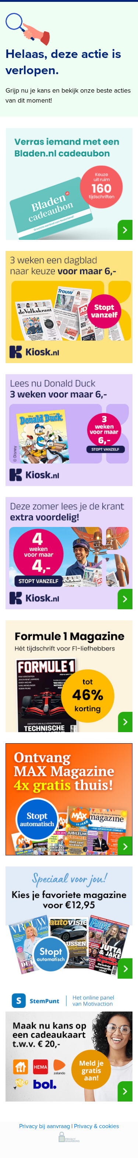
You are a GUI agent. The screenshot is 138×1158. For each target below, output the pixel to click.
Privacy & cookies (96, 1126)
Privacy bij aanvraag (44, 1126)
